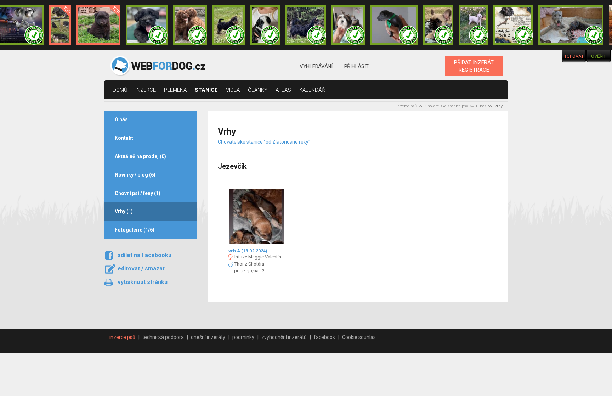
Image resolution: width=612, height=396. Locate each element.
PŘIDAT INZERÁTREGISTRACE (474, 66)
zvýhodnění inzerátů (284, 337)
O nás (481, 106)
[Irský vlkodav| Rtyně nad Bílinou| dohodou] (571, 25)
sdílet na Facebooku (144, 255)
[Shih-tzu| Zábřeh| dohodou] (348, 25)
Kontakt (124, 138)
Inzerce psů (406, 106)
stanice (206, 90)
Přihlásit (356, 66)
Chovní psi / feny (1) (137, 193)
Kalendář (312, 90)
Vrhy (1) (124, 211)
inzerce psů (122, 337)
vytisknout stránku (143, 282)
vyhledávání (316, 66)
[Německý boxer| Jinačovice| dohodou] (513, 25)
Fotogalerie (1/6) (134, 230)
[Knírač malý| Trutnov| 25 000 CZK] (60, 25)
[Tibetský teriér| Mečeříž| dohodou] (265, 25)
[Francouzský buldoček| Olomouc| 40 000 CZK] (438, 25)
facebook (324, 337)
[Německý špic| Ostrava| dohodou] (98, 25)
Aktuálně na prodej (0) (140, 156)
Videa (233, 90)
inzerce (146, 90)
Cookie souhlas (359, 337)
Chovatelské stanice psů (446, 106)
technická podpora (163, 337)
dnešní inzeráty (208, 337)
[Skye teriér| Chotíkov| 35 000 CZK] (146, 25)
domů (120, 90)
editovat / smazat (141, 268)
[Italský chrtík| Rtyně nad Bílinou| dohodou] (394, 25)
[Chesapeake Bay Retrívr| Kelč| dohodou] (190, 25)
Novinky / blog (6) (135, 175)
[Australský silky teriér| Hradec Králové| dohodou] (228, 25)
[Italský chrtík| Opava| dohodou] (473, 25)
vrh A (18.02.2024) (247, 250)
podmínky (243, 337)
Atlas (283, 90)
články (257, 90)
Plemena (175, 90)
